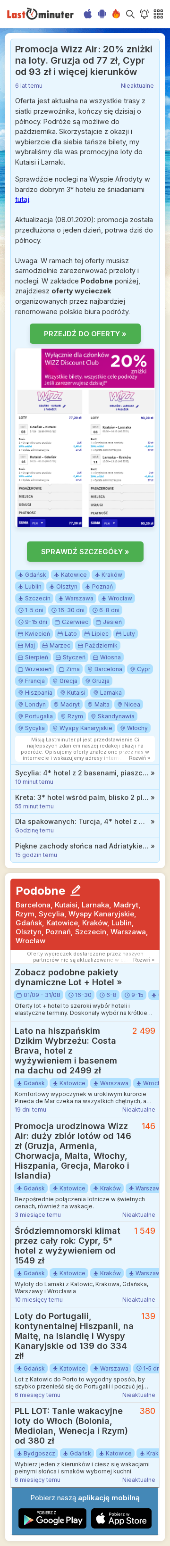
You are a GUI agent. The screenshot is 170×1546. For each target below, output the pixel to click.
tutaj (22, 199)
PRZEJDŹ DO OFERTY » (85, 333)
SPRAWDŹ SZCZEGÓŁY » (85, 551)
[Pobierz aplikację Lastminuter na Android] (52, 1526)
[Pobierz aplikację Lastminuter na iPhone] (121, 1526)
